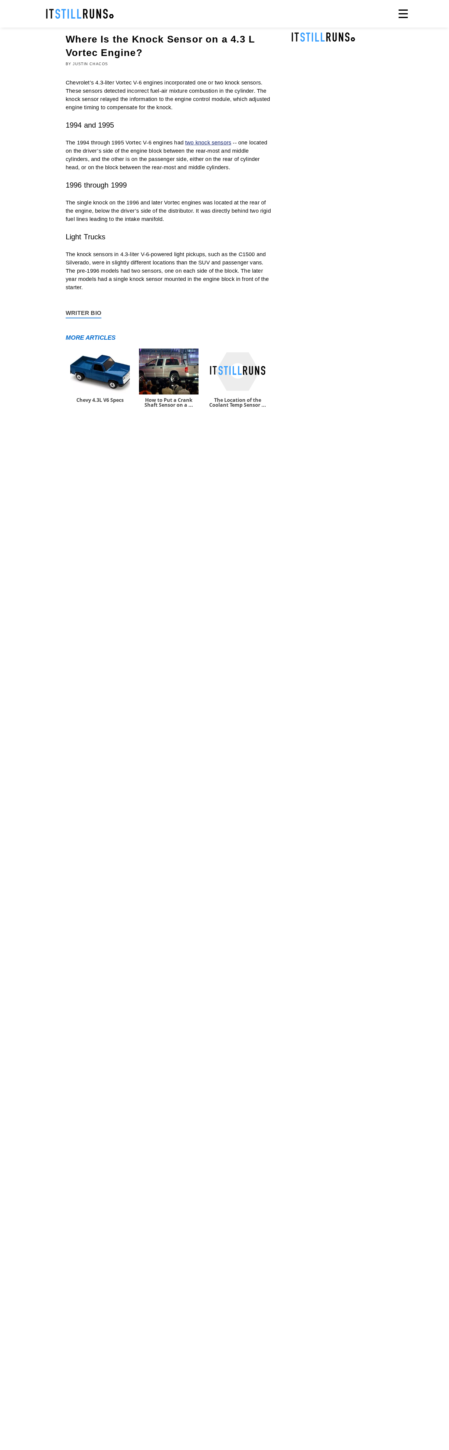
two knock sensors (208, 143)
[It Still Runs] (80, 14)
